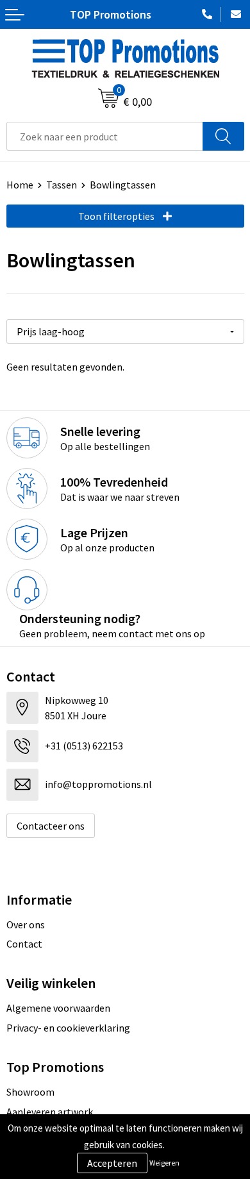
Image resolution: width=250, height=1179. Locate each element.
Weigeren (164, 1162)
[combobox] (104, 136)
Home (19, 184)
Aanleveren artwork (49, 1111)
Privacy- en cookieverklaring (68, 1027)
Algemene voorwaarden (58, 1007)
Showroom (30, 1091)
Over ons (25, 924)
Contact (24, 943)
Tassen (61, 184)
